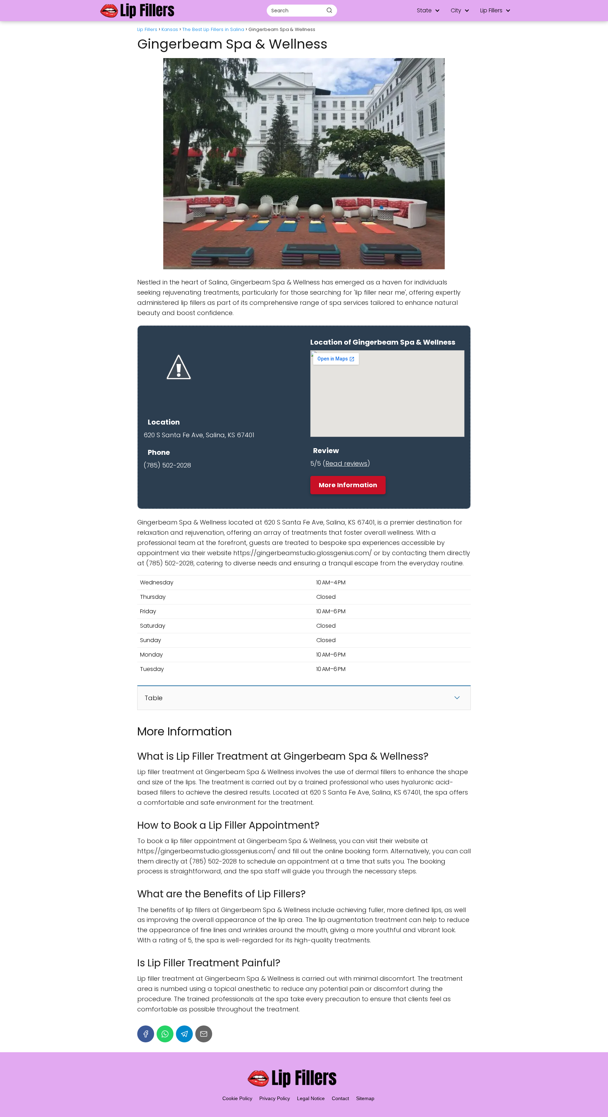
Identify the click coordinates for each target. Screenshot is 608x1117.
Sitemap (365, 1098)
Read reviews (346, 463)
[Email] (203, 1033)
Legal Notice (311, 1098)
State (424, 10)
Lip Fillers (491, 10)
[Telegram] (184, 1033)
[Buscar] (329, 10)
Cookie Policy (237, 1098)
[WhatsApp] (165, 1033)
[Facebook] (145, 1033)
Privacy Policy (274, 1098)
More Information (348, 485)
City (456, 10)
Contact (340, 1098)
